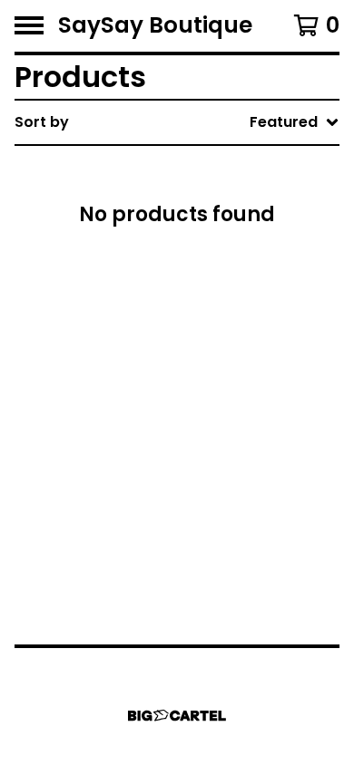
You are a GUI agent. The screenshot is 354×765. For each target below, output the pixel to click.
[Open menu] (29, 25)
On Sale (180, 198)
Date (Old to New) (220, 343)
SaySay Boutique (155, 26)
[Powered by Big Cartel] (177, 715)
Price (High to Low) (223, 401)
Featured (186, 169)
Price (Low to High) (223, 372)
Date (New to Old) (220, 314)
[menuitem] (177, 122)
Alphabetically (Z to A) (236, 285)
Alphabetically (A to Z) (236, 256)
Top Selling (192, 227)
